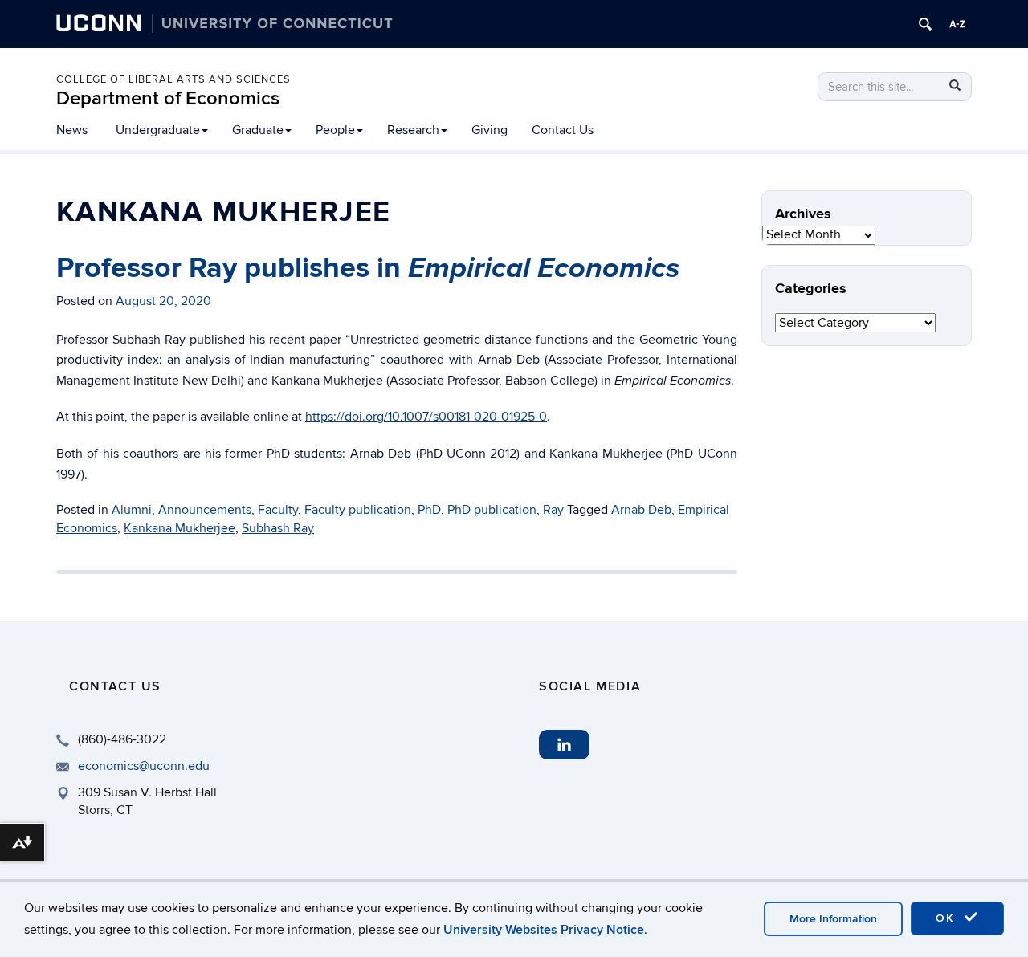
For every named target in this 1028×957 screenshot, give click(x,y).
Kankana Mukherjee (179, 528)
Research (413, 130)
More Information (833, 919)
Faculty (278, 510)
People (335, 130)
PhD (429, 510)
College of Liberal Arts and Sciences (173, 79)
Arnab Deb (641, 510)
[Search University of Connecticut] (925, 24)
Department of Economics (167, 98)
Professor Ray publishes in (367, 268)
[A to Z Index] (957, 24)
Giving (489, 130)
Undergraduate (158, 130)
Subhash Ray (278, 528)
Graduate (258, 130)
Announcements (204, 510)
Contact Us (563, 130)
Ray (553, 510)
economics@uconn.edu (144, 766)
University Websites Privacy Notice (543, 930)
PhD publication (491, 510)
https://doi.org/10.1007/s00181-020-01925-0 (426, 417)
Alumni (132, 510)
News (72, 130)
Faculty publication (357, 510)
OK (948, 918)
